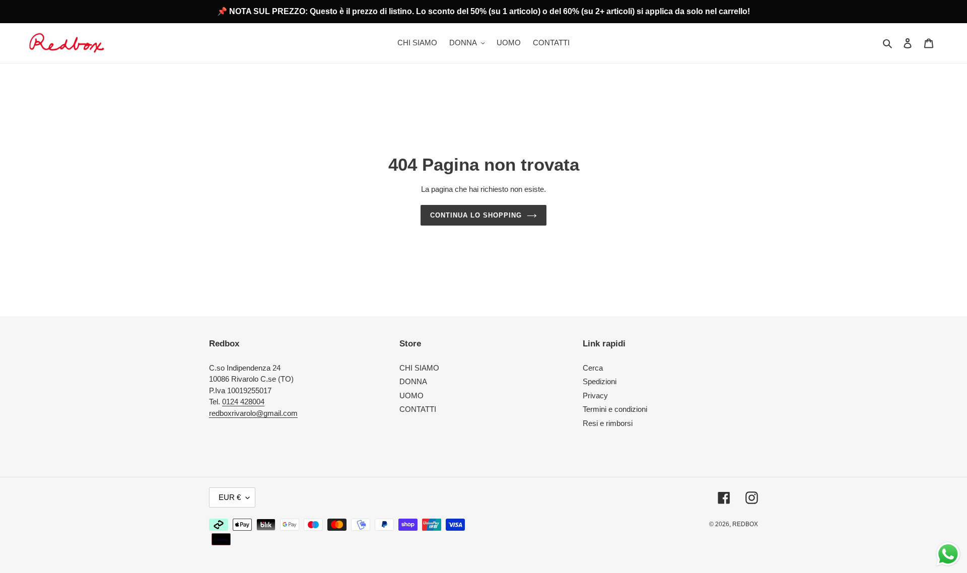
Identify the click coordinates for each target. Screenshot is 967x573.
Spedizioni (599, 381)
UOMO (411, 395)
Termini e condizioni (615, 409)
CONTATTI (417, 409)
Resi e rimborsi (608, 423)
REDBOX (745, 524)
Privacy (595, 395)
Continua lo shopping (476, 215)
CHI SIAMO (419, 368)
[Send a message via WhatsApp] (948, 554)
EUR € (230, 497)
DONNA (413, 381)
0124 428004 (243, 401)
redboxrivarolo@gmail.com (253, 413)
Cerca (593, 368)
